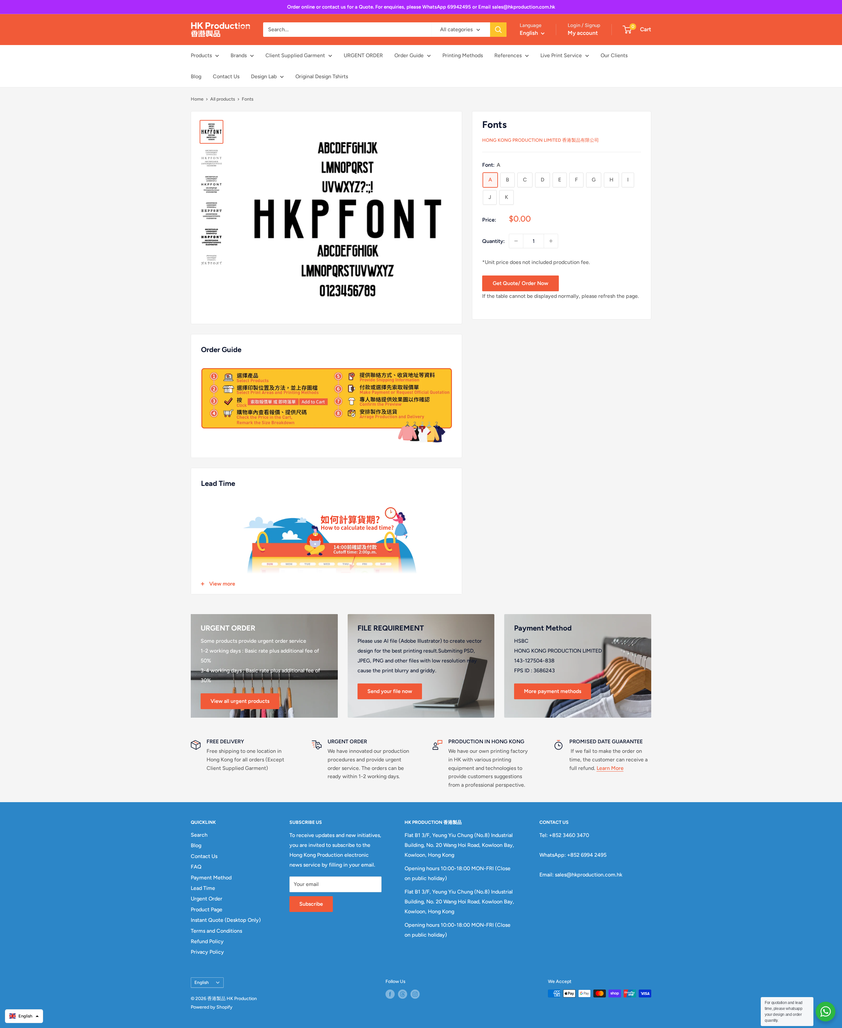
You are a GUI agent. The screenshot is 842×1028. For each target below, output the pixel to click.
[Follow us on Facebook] (390, 994)
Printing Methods (462, 55)
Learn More (610, 768)
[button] (24, 1016)
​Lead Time (203, 888)
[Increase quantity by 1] (551, 241)
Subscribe (311, 904)
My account (583, 33)
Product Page (206, 909)
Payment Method (211, 877)
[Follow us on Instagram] (415, 994)
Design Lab (264, 76)
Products (201, 55)
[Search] (498, 29)
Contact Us (226, 76)
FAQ (196, 867)
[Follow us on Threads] (402, 994)
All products (222, 99)
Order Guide (409, 55)
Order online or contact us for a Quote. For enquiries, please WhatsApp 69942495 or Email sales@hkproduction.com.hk (421, 7)
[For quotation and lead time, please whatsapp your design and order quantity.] (825, 1011)
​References (508, 55)
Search (199, 835)
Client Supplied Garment (295, 55)
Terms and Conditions (216, 931)
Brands (239, 55)
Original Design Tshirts (321, 76)
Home (197, 99)
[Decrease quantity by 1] (516, 241)
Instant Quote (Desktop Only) (226, 920)
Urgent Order (206, 899)
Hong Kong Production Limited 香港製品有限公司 (540, 140)
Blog (196, 76)
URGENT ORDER (363, 55)
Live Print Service (561, 55)
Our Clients (614, 55)
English (201, 982)
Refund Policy (207, 941)
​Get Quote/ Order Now (520, 283)
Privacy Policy (207, 952)
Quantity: (493, 241)
